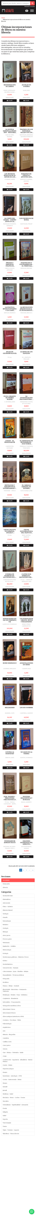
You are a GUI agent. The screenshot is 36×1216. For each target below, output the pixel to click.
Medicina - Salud (8, 1094)
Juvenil (5, 1090)
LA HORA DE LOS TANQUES (26, 352)
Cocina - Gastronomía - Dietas (12, 1079)
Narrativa (5, 1101)
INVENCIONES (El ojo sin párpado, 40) (10, 620)
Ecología (5, 953)
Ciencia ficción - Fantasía (10, 968)
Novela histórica (7, 964)
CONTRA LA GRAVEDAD (9, 752)
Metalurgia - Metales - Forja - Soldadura (15, 995)
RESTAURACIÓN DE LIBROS (10, 85)
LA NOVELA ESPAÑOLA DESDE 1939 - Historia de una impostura (9, 131)
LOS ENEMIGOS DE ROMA (26, 219)
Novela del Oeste (8, 896)
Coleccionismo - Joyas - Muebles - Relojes (15, 971)
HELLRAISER (10, 707)
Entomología (7, 921)
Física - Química (8, 906)
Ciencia (5, 1049)
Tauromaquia (7, 1123)
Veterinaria (6, 942)
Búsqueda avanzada (29, 6)
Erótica (5, 960)
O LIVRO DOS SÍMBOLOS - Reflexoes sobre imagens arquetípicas (26, 575)
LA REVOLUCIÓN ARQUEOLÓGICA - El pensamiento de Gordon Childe (26, 309)
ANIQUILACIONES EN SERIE (26, 663)
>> (33, 870)
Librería (5, 887)
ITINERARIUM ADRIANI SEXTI (10, 841)
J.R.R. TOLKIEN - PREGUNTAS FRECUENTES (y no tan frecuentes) (10, 798)
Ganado (5, 917)
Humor (5, 1083)
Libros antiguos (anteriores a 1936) (13, 1016)
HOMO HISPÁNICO (10, 663)
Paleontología (7, 1023)
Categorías (6, 892)
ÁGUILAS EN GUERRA (26, 85)
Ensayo (5, 1072)
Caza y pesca (6, 1045)
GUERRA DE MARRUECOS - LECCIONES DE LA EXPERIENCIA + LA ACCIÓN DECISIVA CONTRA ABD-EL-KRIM (10, 575)
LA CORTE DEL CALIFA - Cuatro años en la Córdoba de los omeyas (9, 220)
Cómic (5, 1056)
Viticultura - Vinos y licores (11, 1133)
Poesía (5, 1108)
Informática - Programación (11, 1002)
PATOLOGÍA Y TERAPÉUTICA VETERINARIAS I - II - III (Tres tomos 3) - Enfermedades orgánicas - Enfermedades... (10, 486)
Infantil (5, 1087)
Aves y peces (6, 935)
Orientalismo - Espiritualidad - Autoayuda (15, 1105)
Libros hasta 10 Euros (9, 1013)
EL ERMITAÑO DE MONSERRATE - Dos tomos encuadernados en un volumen (26, 442)
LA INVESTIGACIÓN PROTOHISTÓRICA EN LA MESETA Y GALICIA (26, 398)
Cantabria (6, 1038)
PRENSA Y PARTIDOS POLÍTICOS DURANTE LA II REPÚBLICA (9, 264)
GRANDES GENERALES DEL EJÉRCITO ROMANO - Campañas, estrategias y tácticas (26, 842)
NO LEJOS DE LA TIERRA (26, 752)
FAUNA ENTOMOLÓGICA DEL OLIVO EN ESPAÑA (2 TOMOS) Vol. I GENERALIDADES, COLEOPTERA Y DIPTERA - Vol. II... (26, 531)
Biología (5, 932)
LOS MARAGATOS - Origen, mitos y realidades (26, 620)
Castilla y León (7, 1041)
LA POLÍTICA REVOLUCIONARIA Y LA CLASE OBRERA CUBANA (10, 309)
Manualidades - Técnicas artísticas (13, 975)
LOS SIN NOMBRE (26, 707)
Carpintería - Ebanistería (10, 998)
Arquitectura (6, 1027)
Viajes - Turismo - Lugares (11, 1130)
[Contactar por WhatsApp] (31, 1211)
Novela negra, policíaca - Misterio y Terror (16, 957)
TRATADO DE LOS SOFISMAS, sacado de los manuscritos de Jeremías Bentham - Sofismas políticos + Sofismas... (26, 131)
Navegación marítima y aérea (12, 1005)
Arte (4, 1031)
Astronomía (6, 903)
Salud (4, 1115)
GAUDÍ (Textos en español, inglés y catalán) (10, 531)
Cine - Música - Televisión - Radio (13, 1052)
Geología (5, 914)
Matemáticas (6, 899)
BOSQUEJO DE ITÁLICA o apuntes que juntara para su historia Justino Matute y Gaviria (26, 175)
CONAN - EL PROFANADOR (9, 441)
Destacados (6, 884)
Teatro (5, 1126)
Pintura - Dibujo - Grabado (11, 986)
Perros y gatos (7, 939)
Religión (5, 1112)
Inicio (3, 18)
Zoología (5, 928)
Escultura (5, 982)
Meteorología (7, 950)
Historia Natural (7, 910)
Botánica (5, 924)
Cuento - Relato (7, 1065)
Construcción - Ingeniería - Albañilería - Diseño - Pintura (18, 1060)
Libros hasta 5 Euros (9, 1009)
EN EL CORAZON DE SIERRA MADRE (10, 398)
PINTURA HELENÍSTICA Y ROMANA (26, 798)
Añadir (10, 100)
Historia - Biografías (9, 1034)
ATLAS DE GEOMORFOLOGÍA (10, 352)
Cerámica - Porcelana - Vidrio (12, 1020)
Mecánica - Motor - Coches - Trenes (14, 1097)
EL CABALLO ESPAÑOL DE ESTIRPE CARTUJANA (26, 486)
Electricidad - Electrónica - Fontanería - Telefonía (15, 990)
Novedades (6, 880)
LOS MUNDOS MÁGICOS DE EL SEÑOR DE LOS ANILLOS (10, 175)
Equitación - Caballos (9, 946)
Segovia (5, 1119)
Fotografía (6, 978)
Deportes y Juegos (8, 1068)
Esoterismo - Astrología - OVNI (12, 1076)
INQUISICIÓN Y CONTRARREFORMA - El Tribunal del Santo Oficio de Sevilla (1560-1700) (26, 264)
